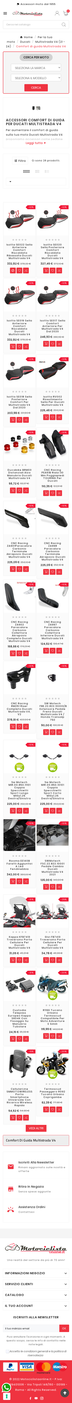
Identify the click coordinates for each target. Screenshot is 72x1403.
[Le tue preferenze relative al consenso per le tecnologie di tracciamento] (6, 1396)
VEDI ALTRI (36, 1128)
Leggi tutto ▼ (36, 143)
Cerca (36, 87)
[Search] (64, 25)
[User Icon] (57, 13)
